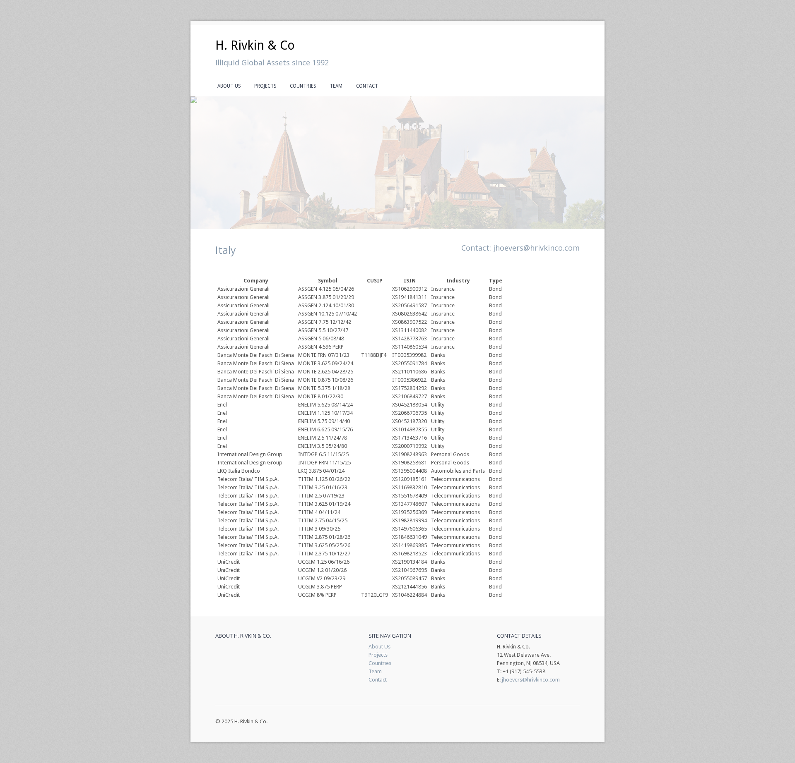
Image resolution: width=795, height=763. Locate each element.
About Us (229, 86)
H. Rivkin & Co (255, 45)
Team (336, 86)
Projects (265, 86)
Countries (303, 86)
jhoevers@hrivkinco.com (536, 248)
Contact (367, 86)
